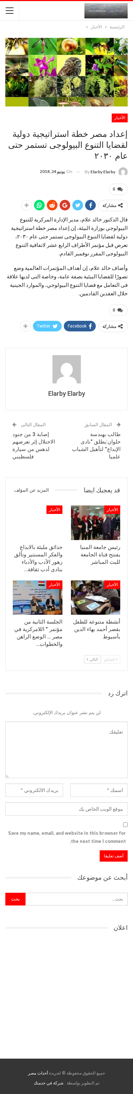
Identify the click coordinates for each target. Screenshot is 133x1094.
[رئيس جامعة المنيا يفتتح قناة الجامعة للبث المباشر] (96, 522)
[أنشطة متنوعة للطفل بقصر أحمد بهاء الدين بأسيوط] (96, 597)
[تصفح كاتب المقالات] (66, 369)
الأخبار (119, 117)
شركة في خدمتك (48, 1083)
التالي (93, 659)
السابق (110, 659)
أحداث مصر (38, 1073)
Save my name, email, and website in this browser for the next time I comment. (67, 837)
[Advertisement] (66, 992)
